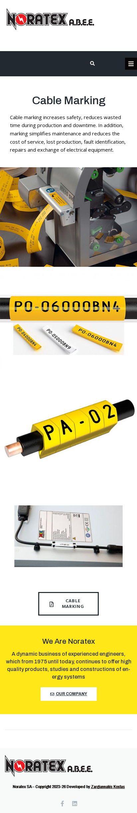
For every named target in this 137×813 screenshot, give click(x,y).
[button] (131, 64)
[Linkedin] (74, 803)
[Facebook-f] (62, 803)
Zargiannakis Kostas (108, 786)
